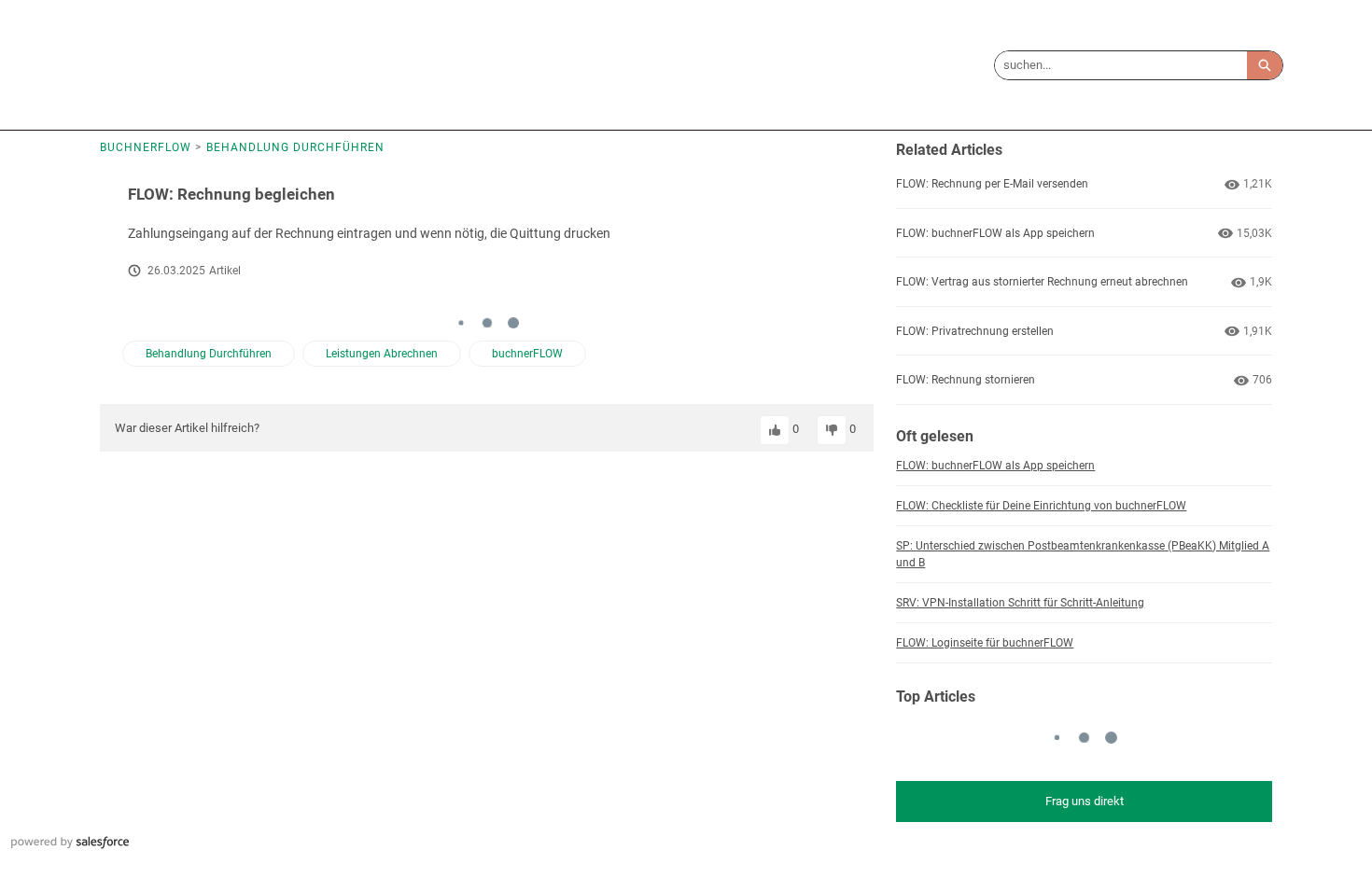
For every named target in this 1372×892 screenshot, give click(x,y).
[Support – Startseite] (159, 65)
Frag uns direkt (1084, 801)
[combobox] (1121, 65)
